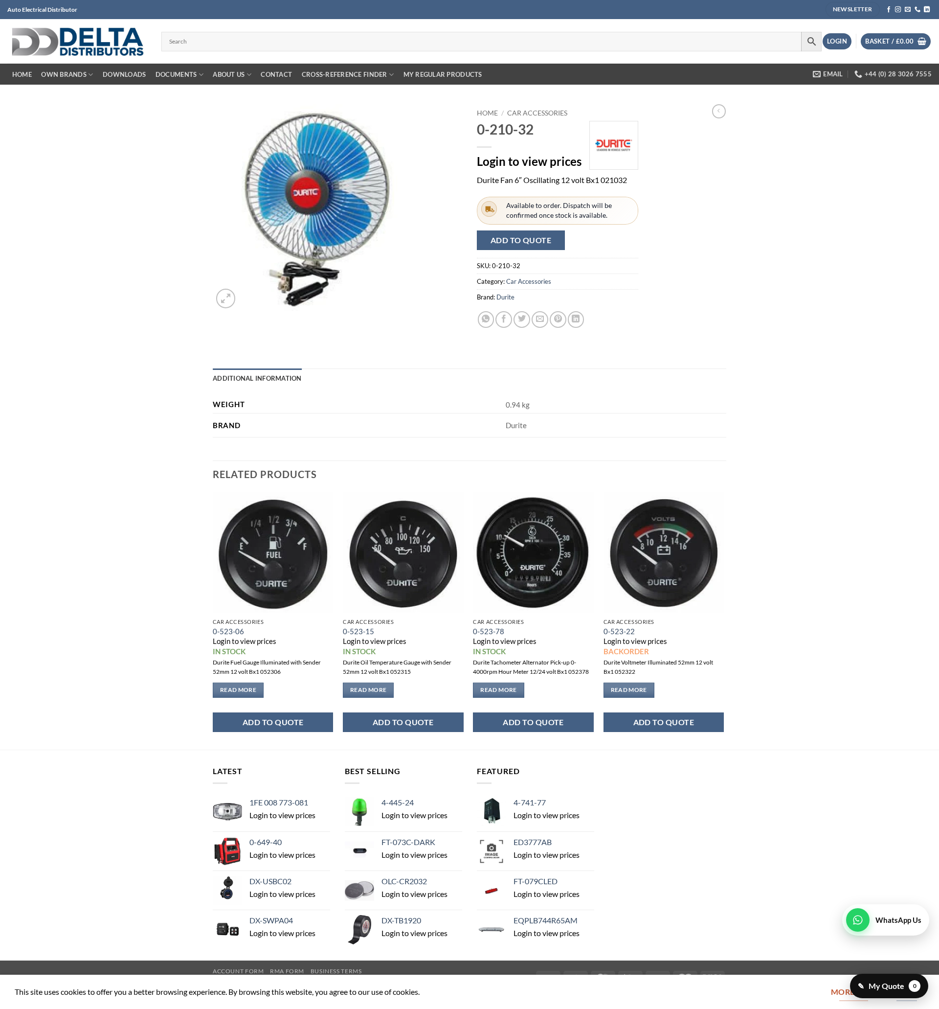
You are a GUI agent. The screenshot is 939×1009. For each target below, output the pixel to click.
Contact (276, 74)
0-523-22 (619, 631)
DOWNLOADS (124, 74)
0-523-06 (228, 631)
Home (22, 74)
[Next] (723, 619)
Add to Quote (521, 240)
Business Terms (336, 971)
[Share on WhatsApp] (486, 319)
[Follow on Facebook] (889, 9)
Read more (238, 689)
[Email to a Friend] (540, 319)
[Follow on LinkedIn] (927, 9)
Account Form (238, 971)
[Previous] (213, 619)
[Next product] (719, 111)
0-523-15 (358, 631)
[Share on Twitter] (522, 319)
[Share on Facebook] (503, 319)
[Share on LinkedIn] (576, 319)
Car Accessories (537, 113)
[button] (837, 41)
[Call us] (917, 9)
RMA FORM (287, 971)
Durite (505, 297)
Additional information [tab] (257, 378)
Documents (176, 74)
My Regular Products (442, 74)
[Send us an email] (908, 9)
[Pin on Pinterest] (558, 319)
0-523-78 (488, 631)
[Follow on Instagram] (898, 9)
